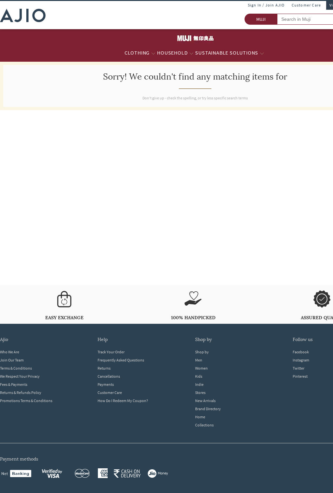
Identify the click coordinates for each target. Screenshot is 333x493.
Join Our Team (12, 360)
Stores (200, 392)
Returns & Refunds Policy (20, 392)
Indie (199, 384)
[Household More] (191, 53)
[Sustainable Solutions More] (262, 53)
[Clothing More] (153, 53)
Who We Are (9, 351)
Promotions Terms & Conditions (26, 400)
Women (201, 368)
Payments (106, 384)
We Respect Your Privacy (20, 376)
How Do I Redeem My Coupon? (123, 400)
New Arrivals (205, 400)
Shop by (202, 351)
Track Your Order (111, 351)
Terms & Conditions (16, 368)
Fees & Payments (13, 384)
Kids (198, 376)
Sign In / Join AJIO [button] (266, 5)
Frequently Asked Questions (121, 360)
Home (200, 416)
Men (198, 360)
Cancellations (109, 376)
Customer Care (306, 5)
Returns (104, 368)
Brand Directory (208, 408)
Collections (204, 425)
